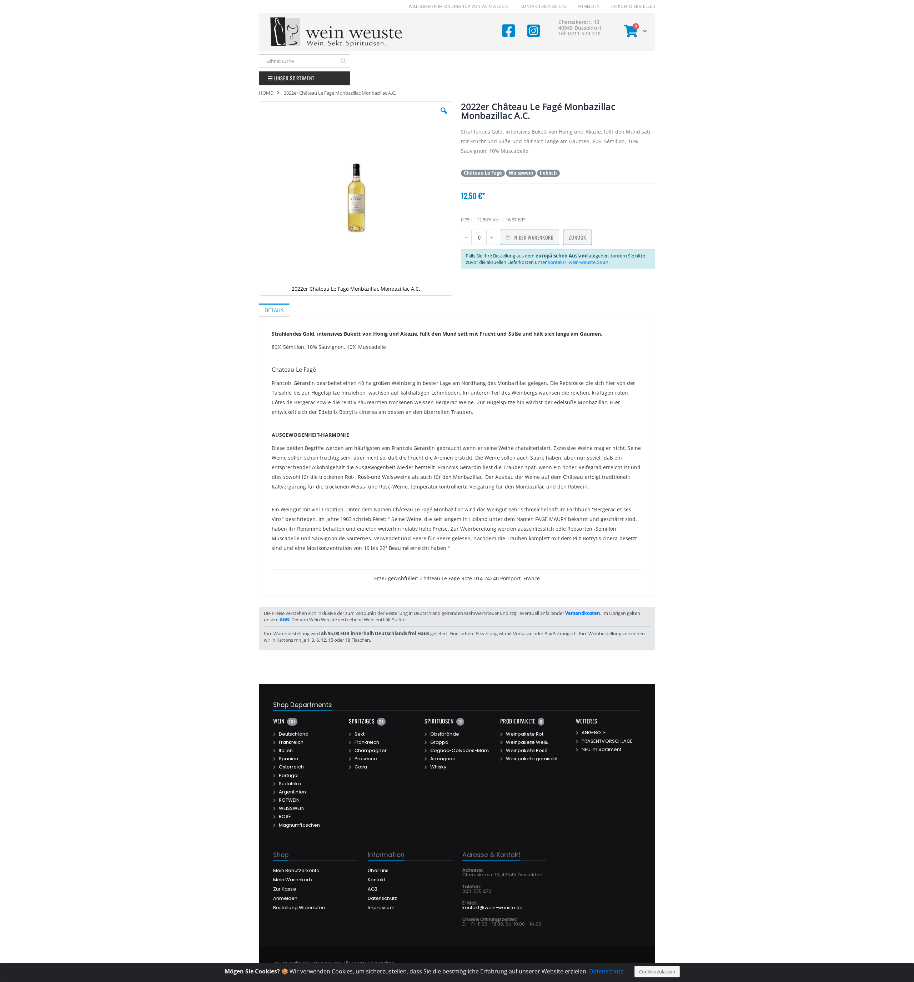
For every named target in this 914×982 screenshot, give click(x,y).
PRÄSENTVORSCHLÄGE (607, 741)
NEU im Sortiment (601, 749)
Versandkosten (582, 613)
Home (266, 93)
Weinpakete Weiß (527, 742)
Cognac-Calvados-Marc (459, 750)
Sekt (360, 734)
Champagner (371, 750)
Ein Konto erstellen (633, 6)
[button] (444, 116)
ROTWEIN (289, 800)
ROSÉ (285, 816)
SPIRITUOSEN (439, 721)
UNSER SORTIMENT (294, 78)
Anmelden (589, 6)
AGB (284, 619)
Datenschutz (606, 971)
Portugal (289, 775)
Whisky (438, 767)
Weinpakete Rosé (527, 750)
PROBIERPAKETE (518, 721)
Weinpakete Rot (524, 734)
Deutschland (293, 734)
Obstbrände (444, 734)
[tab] (279, 310)
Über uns (378, 870)
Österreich (291, 767)
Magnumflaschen (299, 825)
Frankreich (291, 742)
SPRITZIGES (362, 721)
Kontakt (376, 879)
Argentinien (292, 792)
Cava (361, 767)
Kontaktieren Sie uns (544, 6)
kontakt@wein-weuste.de (575, 262)
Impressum (381, 907)
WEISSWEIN (292, 808)
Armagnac (443, 759)
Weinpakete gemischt (532, 759)
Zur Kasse (284, 889)
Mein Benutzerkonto (296, 870)
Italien (286, 750)
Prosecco (366, 759)
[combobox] (304, 61)
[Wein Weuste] (336, 31)
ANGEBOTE (594, 733)
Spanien (288, 759)
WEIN (279, 721)
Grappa (439, 742)
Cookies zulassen (657, 971)
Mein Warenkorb (292, 879)
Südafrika (290, 784)
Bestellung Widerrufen (299, 907)
